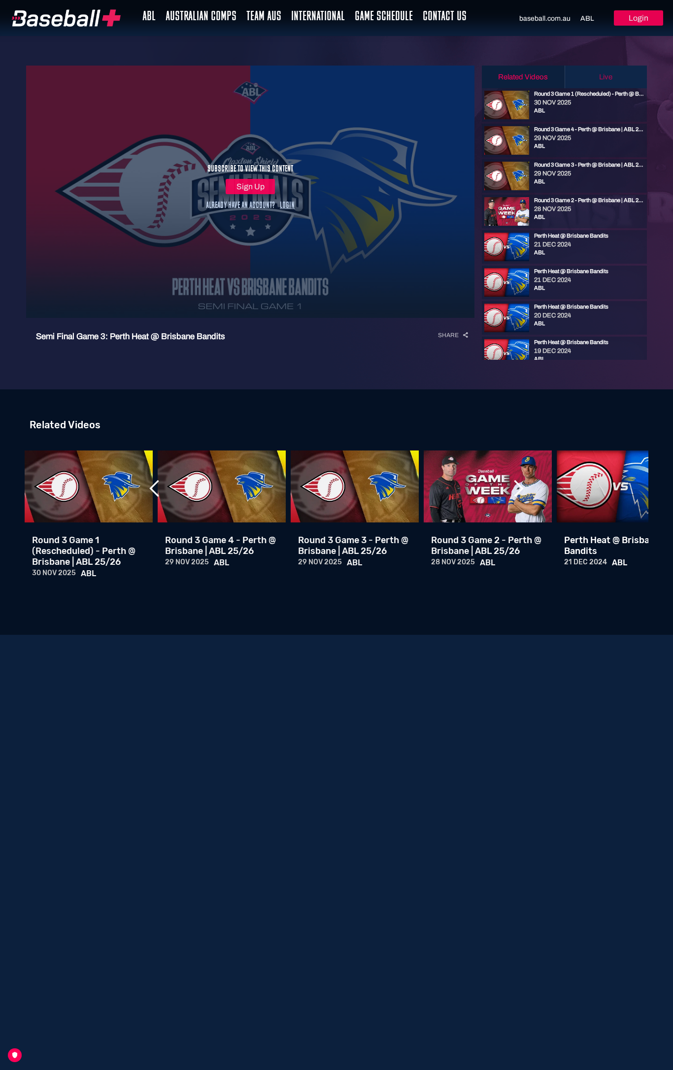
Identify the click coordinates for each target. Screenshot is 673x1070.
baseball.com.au (545, 18)
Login (638, 18)
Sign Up (250, 186)
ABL (587, 18)
